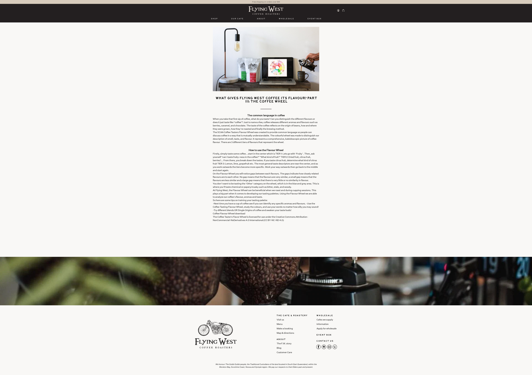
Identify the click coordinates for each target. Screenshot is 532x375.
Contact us (324, 341)
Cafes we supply (325, 319)
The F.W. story (284, 343)
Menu (279, 324)
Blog (279, 348)
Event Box (314, 19)
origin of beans (292, 125)
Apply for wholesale (327, 328)
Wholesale (286, 19)
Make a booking (285, 328)
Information (323, 324)
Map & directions (285, 333)
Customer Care (284, 352)
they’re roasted (243, 129)
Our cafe (237, 19)
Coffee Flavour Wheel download (229, 213)
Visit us (280, 319)
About (261, 19)
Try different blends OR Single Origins (233, 210)
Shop (214, 19)
